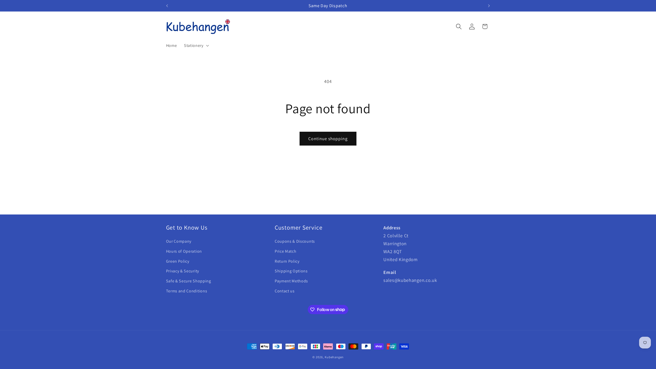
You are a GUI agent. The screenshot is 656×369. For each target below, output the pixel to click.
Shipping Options (291, 271)
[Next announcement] (489, 5)
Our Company (179, 241)
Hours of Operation (184, 251)
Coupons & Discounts (295, 241)
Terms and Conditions (186, 291)
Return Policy (287, 261)
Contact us (285, 291)
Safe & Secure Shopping (188, 281)
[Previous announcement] (167, 5)
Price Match (285, 251)
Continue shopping (328, 138)
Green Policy (177, 261)
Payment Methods (291, 281)
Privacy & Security (182, 271)
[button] (195, 45)
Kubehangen (334, 357)
